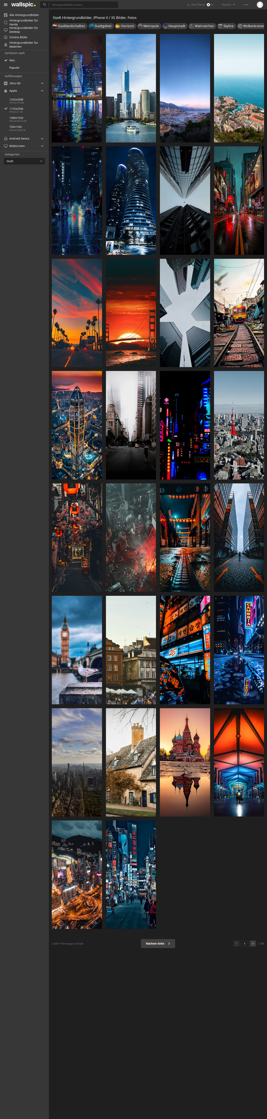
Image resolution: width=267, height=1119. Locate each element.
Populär (14, 67)
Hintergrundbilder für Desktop (23, 30)
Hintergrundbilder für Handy (23, 22)
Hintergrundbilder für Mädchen (23, 44)
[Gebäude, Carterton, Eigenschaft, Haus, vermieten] (131, 762)
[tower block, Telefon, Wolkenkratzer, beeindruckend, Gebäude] (239, 537)
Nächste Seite (155, 943)
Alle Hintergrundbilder (24, 15)
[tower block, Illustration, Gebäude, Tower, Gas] (131, 537)
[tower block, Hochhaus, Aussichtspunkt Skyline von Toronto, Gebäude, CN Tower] (185, 313)
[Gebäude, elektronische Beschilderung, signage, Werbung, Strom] (185, 650)
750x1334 (15, 126)
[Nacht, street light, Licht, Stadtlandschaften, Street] (185, 537)
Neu (12, 60)
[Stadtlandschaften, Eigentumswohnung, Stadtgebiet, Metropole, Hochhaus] (77, 874)
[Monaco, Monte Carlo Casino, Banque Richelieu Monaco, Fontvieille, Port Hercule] (185, 88)
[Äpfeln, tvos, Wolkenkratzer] (77, 762)
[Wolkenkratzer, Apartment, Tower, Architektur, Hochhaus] (131, 200)
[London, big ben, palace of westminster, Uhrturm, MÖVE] (77, 650)
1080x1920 (16, 117)
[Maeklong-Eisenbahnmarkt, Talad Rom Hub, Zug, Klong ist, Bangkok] (239, 313)
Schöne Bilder (18, 37)
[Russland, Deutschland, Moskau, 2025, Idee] (185, 762)
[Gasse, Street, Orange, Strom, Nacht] (77, 537)
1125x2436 (16, 108)
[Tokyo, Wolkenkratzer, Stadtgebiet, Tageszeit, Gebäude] (239, 425)
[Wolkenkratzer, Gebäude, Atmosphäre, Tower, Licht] (77, 425)
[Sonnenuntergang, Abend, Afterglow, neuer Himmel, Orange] (77, 313)
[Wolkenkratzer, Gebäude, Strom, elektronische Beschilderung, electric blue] (185, 425)
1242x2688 (16, 99)
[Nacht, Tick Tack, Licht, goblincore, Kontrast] (239, 650)
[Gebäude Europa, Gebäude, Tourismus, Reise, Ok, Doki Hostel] (131, 650)
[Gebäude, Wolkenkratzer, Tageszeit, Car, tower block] (131, 425)
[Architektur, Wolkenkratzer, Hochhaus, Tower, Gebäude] (185, 200)
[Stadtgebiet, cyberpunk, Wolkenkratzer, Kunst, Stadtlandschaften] (239, 200)
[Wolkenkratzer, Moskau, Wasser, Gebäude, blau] (77, 88)
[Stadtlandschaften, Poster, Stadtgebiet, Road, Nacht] (77, 200)
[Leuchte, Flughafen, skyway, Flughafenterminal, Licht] (239, 762)
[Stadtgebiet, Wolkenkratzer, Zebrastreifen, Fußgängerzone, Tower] (131, 874)
